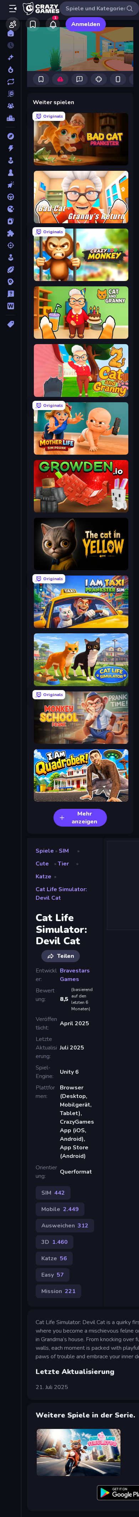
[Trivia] (10, 294)
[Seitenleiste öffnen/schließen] (12, 8)
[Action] (10, 148)
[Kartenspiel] (10, 221)
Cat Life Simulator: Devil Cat (61, 893)
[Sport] (10, 270)
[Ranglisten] (10, 118)
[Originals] (10, 94)
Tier (63, 864)
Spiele (45, 851)
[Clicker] (10, 185)
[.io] (10, 209)
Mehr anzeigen (84, 818)
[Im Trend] (10, 69)
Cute (42, 864)
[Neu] (10, 57)
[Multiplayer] (10, 106)
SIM (64, 851)
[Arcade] (10, 160)
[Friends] (13, 24)
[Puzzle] (10, 233)
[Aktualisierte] (10, 82)
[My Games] (33, 24)
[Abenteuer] (10, 136)
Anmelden (85, 24)
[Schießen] (10, 245)
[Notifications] (53, 24)
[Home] (10, 33)
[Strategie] (10, 282)
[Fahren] (10, 197)
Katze (43, 876)
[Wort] (10, 306)
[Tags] (10, 324)
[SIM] (10, 257)
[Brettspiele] (10, 173)
